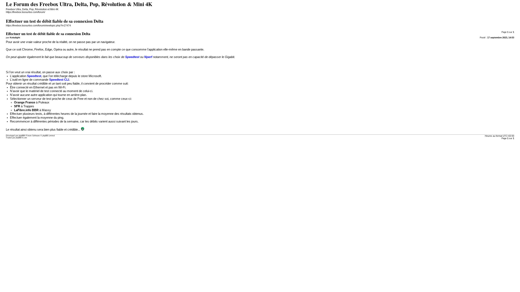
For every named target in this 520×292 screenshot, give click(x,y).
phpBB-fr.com (21, 138)
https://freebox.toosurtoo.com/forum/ (25, 12)
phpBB (21, 136)
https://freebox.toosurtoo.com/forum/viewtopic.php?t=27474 (38, 25)
